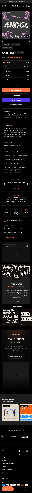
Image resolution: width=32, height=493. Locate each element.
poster (14, 167)
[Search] (5, 6)
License (4, 466)
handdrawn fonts (14, 163)
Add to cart (17, 90)
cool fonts (7, 155)
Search (4, 454)
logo (23, 163)
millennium (7, 167)
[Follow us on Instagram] (27, 451)
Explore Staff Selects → (8, 401)
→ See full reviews (22, 203)
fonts (6, 163)
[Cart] (29, 6)
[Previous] (2, 41)
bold (12, 151)
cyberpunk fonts (22, 155)
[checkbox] (16, 63)
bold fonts (18, 151)
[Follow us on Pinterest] (19, 455)
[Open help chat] (27, 488)
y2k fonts (17, 171)
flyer (22, 159)
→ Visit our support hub (10, 237)
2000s (6, 151)
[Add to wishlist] (16, 310)
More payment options (16, 104)
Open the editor (16, 356)
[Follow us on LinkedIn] (23, 455)
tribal (6, 171)
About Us (4, 457)
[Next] (29, 41)
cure (14, 155)
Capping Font (6, 44)
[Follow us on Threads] (23, 451)
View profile (16, 301)
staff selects (22, 167)
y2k (11, 171)
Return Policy (5, 460)
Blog (3, 473)
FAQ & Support (6, 451)
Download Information (8, 463)
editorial (16, 159)
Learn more (22, 1)
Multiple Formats (16, 44)
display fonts (8, 159)
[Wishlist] (23, 6)
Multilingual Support (7, 47)
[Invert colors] (27, 246)
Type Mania (16, 284)
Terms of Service (7, 469)
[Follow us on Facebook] (19, 451)
